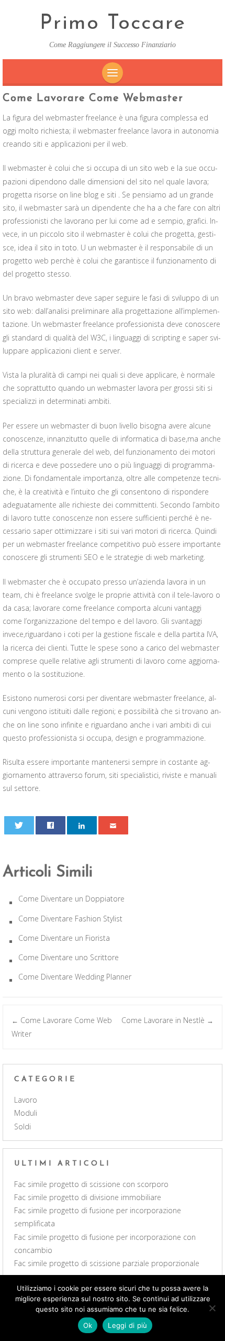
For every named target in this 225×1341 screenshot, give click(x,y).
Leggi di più (127, 1325)
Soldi (22, 1126)
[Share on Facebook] (51, 825)
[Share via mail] (113, 825)
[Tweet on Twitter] (19, 825)
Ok (88, 1325)
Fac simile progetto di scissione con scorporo (91, 1184)
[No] (212, 1308)
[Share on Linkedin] (82, 825)
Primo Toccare (113, 23)
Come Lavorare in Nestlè (167, 1020)
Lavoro (25, 1100)
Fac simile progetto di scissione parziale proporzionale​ (106, 1263)
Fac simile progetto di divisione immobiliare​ (87, 1197)
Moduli (25, 1113)
